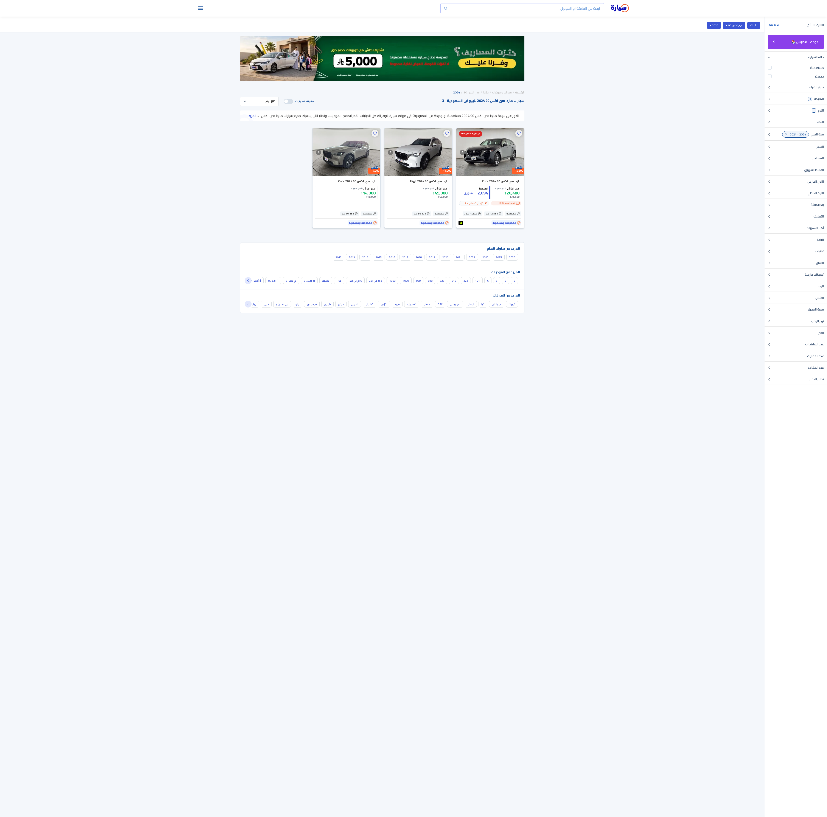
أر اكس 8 (273, 280)
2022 (472, 257)
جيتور (341, 304)
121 (477, 280)
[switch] (288, 101)
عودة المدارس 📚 (805, 42)
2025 (499, 257)
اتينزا (339, 280)
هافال (427, 304)
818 (430, 280)
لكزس (384, 304)
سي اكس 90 (735, 25)
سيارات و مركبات (502, 92)
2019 (432, 257)
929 (418, 280)
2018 (419, 257)
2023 (485, 257)
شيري (327, 304)
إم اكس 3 (309, 280)
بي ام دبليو (282, 304)
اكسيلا (326, 280)
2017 (405, 257)
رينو (297, 304)
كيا (483, 304)
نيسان (471, 304)
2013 (352, 257)
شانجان (369, 304)
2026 (512, 257)
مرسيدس (312, 304)
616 (454, 280)
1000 (406, 280)
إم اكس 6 (291, 280)
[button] (259, 101)
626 (442, 280)
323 (465, 280)
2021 (459, 257)
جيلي (266, 304)
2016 (392, 257)
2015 (379, 257)
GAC (440, 304)
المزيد (252, 115)
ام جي (354, 304)
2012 (339, 257)
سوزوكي (455, 304)
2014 (365, 257)
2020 (445, 257)
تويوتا (512, 304)
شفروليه (411, 304)
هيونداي (497, 304)
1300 (392, 280)
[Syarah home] (620, 8)
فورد (397, 304)
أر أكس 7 (256, 280)
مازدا (754, 25)
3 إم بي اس (375, 280)
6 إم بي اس (355, 280)
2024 (715, 25)
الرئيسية (519, 92)
